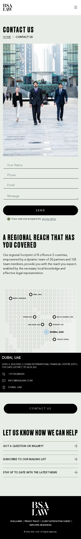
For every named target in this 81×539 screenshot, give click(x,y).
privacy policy (49, 219)
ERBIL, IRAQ (31, 294)
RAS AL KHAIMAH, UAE (60, 316)
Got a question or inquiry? (23, 446)
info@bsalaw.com (20, 380)
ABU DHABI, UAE (31, 323)
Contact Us (40, 408)
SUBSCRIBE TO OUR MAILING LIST (24, 459)
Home (7, 37)
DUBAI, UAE (48, 330)
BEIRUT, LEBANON (10, 298)
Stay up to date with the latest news (30, 472)
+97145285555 (16, 374)
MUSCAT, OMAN (58, 338)
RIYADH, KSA (24, 317)
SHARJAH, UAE (54, 323)
